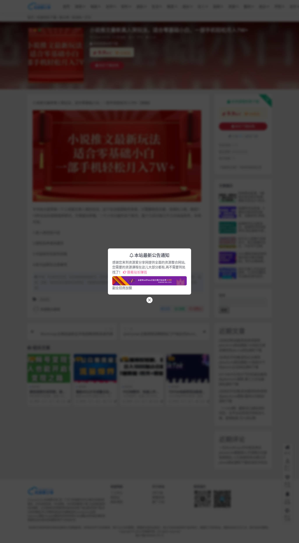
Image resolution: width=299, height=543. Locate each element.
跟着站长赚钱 (137, 272)
